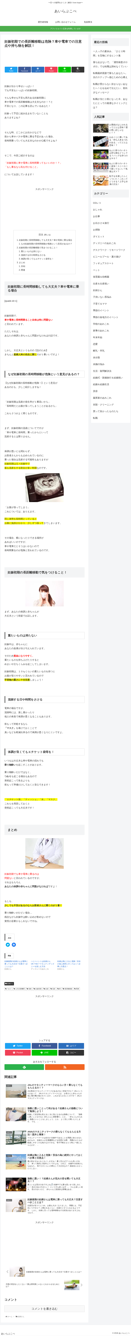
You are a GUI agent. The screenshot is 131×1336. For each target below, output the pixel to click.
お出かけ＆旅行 (101, 223)
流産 (53, 989)
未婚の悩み (99, 364)
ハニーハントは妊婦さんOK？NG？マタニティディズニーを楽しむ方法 (42, 963)
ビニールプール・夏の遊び (107, 256)
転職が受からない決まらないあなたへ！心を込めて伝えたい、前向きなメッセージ (110, 88)
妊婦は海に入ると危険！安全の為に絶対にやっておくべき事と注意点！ (69, 963)
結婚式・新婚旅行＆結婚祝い (108, 377)
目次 (41, 234)
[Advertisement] (44, 56)
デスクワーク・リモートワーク (109, 250)
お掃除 (96, 229)
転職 (95, 418)
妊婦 (46, 989)
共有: (23, 266)
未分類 (96, 357)
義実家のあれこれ (102, 398)
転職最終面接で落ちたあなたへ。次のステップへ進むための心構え (110, 75)
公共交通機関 (20, 989)
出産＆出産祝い (101, 283)
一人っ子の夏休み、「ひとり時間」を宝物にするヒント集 (109, 53)
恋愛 (95, 344)
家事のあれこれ (101, 330)
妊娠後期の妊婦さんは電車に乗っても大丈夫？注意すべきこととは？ (16, 963)
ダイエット (99, 236)
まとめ (22, 262)
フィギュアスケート (103, 263)
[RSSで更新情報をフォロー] (65, 1067)
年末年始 (97, 337)
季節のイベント (101, 310)
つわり (9, 989)
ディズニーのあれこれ (104, 243)
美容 (95, 391)
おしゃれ (97, 209)
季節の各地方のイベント (105, 317)
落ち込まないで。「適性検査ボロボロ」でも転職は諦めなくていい (110, 64)
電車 (77, 989)
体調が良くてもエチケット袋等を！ (37, 259)
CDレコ (97, 203)
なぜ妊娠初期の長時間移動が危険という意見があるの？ (46, 244)
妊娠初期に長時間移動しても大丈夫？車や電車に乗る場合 (45, 240)
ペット (96, 270)
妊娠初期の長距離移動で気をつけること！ (38, 247)
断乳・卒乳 (99, 350)
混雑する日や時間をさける (33, 255)
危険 (29, 989)
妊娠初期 (38, 989)
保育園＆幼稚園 (101, 277)
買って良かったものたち (105, 411)
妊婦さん (10, 983)
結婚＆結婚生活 (101, 384)
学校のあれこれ (101, 324)
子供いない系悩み (102, 297)
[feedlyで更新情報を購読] (24, 1067)
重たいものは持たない (31, 251)
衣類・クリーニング (103, 404)
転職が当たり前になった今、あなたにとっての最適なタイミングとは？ (110, 103)
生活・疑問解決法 (102, 371)
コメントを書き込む (44, 1308)
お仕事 (96, 216)
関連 (23, 270)
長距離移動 (68, 989)
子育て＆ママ (100, 303)
